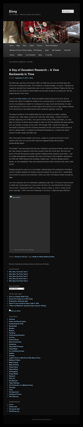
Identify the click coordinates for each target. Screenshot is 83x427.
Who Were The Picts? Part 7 (18, 272)
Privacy (39, 45)
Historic (12, 55)
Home (11, 45)
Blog (18, 45)
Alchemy (12, 319)
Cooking (12, 337)
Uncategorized (14, 392)
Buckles (11, 328)
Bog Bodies (13, 326)
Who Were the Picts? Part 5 (18, 276)
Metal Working (14, 365)
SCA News (17, 311)
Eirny (13, 11)
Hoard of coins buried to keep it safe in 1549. (24, 303)
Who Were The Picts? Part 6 (18, 274)
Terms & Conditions (51, 45)
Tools (11, 390)
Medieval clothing (38, 257)
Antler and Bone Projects (17, 321)
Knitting (11, 355)
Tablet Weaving (14, 383)
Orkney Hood (13, 367)
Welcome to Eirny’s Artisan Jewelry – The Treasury (26, 50)
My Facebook (56, 50)
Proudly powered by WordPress (41, 419)
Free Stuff (67, 50)
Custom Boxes (14, 340)
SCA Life (24, 257)
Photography (13, 371)
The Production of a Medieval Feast (21, 385)
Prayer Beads (13, 374)
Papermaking (13, 369)
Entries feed (13, 407)
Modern (20, 55)
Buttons (11, 331)
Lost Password (30, 55)
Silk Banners (13, 381)
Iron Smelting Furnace (16, 351)
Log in (11, 404)
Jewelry (11, 353)
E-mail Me (49, 55)
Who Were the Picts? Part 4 (18, 279)
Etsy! (24, 45)
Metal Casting (13, 362)
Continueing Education (17, 335)
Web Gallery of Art (24, 98)
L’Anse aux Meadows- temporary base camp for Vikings (27, 306)
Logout (32, 45)
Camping (12, 333)
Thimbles (12, 387)
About (40, 55)
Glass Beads (13, 349)
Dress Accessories (15, 342)
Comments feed (14, 409)
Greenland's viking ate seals (18, 301)
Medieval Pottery (14, 360)
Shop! (47, 50)
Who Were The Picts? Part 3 (18, 281)
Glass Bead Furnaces (16, 346)
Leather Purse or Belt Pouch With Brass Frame (24, 358)
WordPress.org (14, 411)
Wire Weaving (13, 396)
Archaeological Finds (16, 324)
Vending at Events (15, 394)
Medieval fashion (49, 257)
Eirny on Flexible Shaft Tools (19, 296)
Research (18, 257)
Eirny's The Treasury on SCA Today (21, 299)
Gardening (12, 344)
